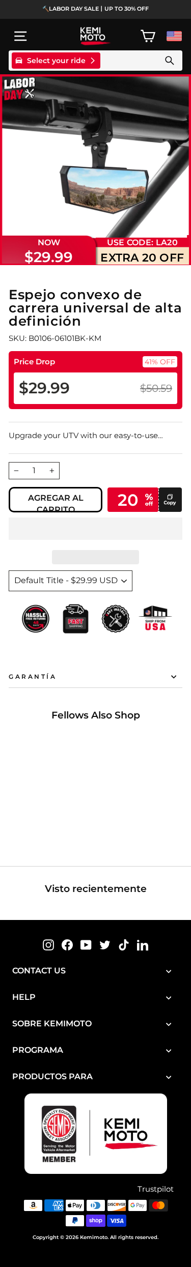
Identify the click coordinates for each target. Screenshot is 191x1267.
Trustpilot (156, 1189)
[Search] (169, 60)
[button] (95, 528)
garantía (33, 676)
